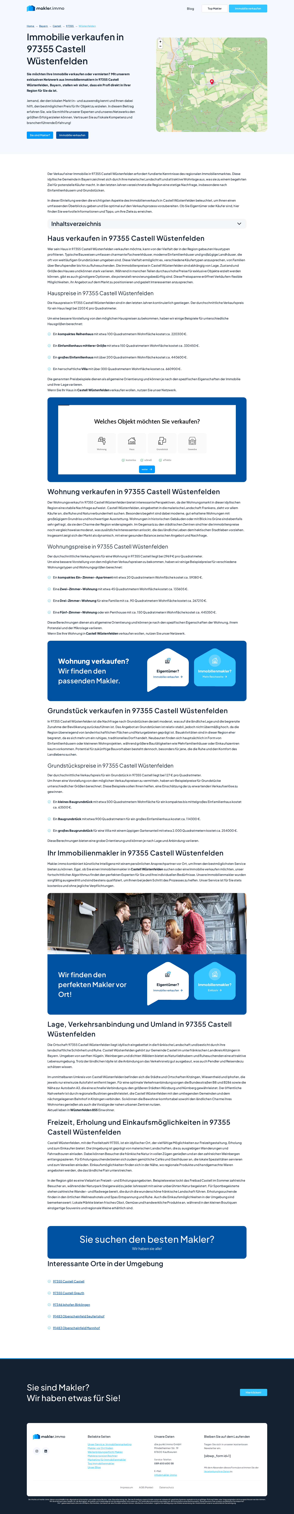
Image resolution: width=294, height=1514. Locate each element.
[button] (212, 81)
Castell (57, 26)
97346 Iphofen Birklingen (71, 1304)
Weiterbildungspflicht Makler (105, 1451)
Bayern (43, 26)
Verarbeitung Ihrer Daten (217, 1471)
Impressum (126, 1487)
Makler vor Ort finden (100, 1448)
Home (31, 26)
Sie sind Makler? (40, 135)
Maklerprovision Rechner (103, 1455)
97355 (70, 26)
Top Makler (215, 8)
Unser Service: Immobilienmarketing (110, 1444)
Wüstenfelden (87, 26)
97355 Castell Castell (68, 1281)
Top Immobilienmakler (101, 1463)
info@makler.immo (165, 1474)
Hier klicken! (253, 1392)
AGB (141, 1487)
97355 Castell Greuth (68, 1293)
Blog (190, 8)
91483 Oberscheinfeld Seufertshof (78, 1316)
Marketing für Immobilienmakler (107, 1459)
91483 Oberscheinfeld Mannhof (76, 1328)
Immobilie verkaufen (248, 8)
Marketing (215, 670)
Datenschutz (166, 1487)
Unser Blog (94, 1467)
